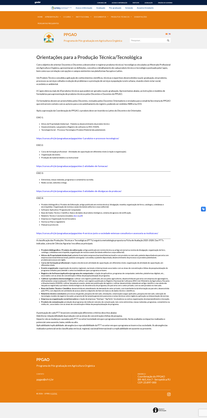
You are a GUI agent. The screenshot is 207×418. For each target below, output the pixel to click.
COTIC (54, 393)
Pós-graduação (115, 8)
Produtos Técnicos (120, 17)
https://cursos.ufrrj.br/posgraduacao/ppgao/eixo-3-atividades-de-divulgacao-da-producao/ (79, 191)
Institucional (82, 17)
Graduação (100, 8)
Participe (136, 3)
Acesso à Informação (84, 8)
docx (76, 216)
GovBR (38, 2)
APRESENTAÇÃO (52, 17)
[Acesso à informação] (160, 410)
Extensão (129, 8)
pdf (80, 216)
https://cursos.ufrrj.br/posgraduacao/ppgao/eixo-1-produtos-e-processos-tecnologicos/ (77, 138)
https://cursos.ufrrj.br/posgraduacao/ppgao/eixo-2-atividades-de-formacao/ (72, 166)
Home (40, 17)
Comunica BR (101, 3)
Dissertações (140, 17)
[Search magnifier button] (168, 40)
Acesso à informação (119, 3)
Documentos (100, 17)
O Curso (67, 17)
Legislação (149, 3)
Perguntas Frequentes (48, 23)
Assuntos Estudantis (145, 8)
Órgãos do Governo (165, 3)
